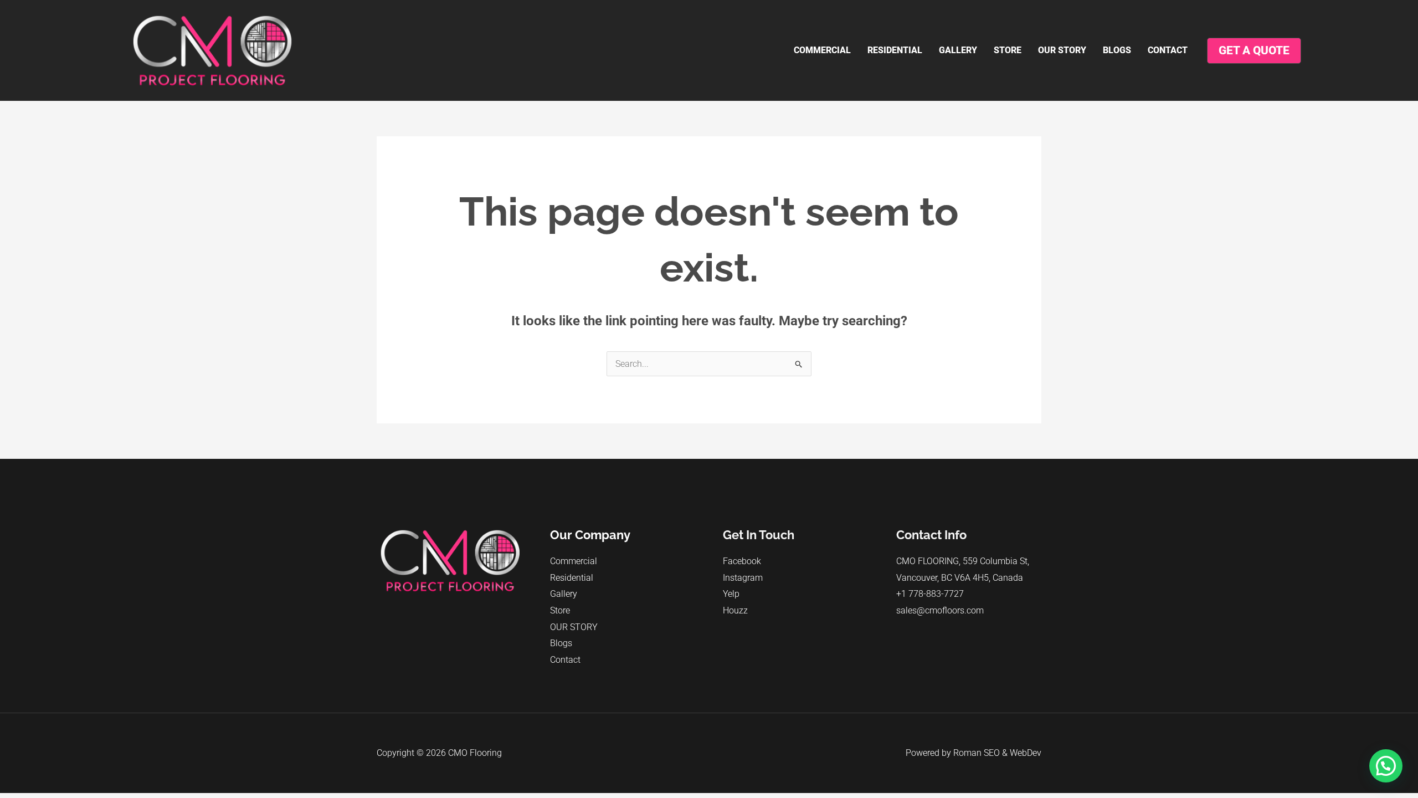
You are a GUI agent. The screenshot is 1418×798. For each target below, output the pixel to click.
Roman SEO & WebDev (997, 753)
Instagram (743, 577)
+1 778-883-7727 (930, 594)
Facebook (742, 561)
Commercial (822, 50)
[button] (1385, 765)
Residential (894, 50)
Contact (1168, 50)
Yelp (731, 594)
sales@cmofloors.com (940, 610)
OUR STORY (1062, 50)
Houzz (735, 610)
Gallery (958, 50)
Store (1007, 50)
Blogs (1117, 50)
